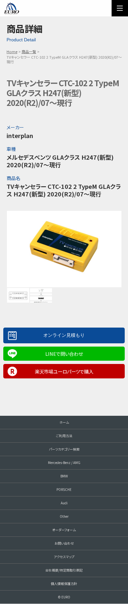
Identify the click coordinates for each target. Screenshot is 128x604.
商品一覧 (29, 51)
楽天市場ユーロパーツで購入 (64, 371)
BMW (64, 475)
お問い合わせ (64, 543)
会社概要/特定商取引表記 (64, 570)
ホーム (64, 422)
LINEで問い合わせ (64, 353)
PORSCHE (64, 489)
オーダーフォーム (64, 529)
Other (64, 516)
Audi (64, 502)
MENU (120, 8)
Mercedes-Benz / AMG (64, 462)
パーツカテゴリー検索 (64, 449)
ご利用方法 (64, 435)
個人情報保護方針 (64, 583)
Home (12, 51)
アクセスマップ (64, 556)
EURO (11, 8)
